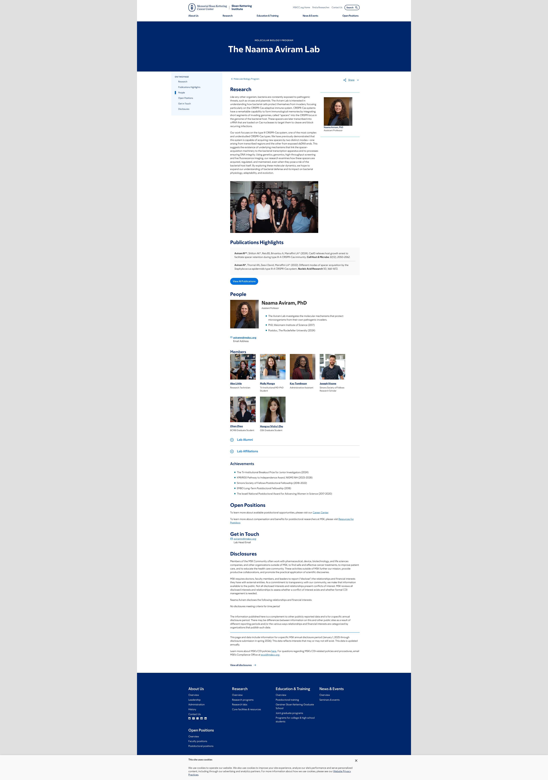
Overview (193, 695)
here (273, 651)
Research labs (239, 704)
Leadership (194, 699)
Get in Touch (184, 103)
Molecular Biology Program (246, 79)
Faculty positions (197, 741)
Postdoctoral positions (200, 746)
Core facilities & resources (246, 709)
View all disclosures (241, 665)
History (192, 709)
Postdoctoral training (287, 699)
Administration (196, 704)
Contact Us (194, 714)
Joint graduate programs (289, 713)
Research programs (242, 699)
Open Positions (185, 98)
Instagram (189, 718)
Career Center (321, 512)
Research (182, 81)
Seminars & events (329, 699)
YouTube (201, 718)
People (181, 92)
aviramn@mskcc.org (244, 337)
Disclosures (183, 109)
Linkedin (205, 718)
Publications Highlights (189, 87)
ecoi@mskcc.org (270, 654)
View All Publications (244, 281)
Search (349, 7)
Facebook (193, 718)
